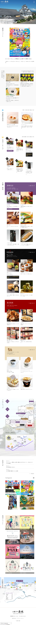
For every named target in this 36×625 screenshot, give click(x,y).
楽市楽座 (29, 425)
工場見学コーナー (24, 418)
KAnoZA (22, 424)
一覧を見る (32, 473)
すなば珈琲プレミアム (20, 429)
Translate (8, 624)
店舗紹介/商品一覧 (32, 185)
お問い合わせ (14, 618)
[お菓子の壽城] (4, 2)
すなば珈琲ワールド (29, 408)
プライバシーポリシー (20, 618)
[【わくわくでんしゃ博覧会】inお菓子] (12, 487)
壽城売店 (17, 422)
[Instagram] (33, 477)
